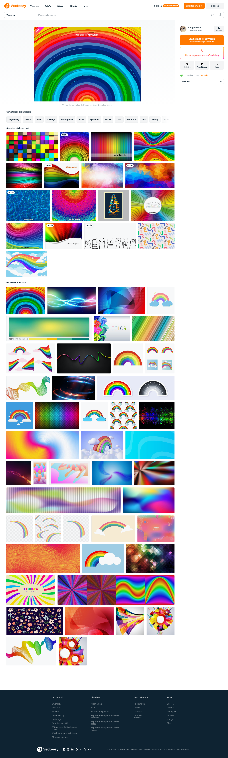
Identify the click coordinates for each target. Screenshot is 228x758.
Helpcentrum (139, 704)
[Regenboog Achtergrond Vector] (111, 146)
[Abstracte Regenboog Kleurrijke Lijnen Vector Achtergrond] (61, 175)
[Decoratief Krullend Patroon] (156, 236)
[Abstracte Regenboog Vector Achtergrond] (74, 146)
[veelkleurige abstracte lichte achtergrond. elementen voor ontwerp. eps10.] (130, 621)
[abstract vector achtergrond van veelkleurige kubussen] (32, 146)
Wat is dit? (204, 75)
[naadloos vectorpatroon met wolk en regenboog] (123, 415)
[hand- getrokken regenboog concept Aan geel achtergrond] (113, 528)
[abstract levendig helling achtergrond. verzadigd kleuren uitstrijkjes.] (154, 473)
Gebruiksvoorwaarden (153, 749)
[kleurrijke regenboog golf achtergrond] (26, 264)
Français (170, 719)
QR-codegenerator (60, 737)
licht (119, 119)
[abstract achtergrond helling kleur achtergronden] (69, 473)
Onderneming (58, 715)
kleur (39, 119)
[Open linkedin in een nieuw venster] (72, 749)
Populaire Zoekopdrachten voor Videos (105, 728)
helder (108, 119)
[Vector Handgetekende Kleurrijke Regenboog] (25, 300)
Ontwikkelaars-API (60, 723)
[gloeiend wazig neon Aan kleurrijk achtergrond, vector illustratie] (71, 300)
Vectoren (34, 6)
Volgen (219, 30)
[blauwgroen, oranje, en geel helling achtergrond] (49, 328)
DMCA (94, 707)
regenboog (14, 119)
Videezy (55, 711)
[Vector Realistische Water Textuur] (28, 205)
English (170, 704)
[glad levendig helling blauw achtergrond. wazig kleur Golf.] (112, 473)
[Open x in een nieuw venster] (85, 749)
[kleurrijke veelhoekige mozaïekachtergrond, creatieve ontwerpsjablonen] (149, 175)
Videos (60, 6)
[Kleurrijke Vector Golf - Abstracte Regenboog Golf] (24, 175)
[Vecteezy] (15, 6)
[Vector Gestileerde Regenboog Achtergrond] (74, 205)
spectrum (94, 119)
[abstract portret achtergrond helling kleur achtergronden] (40, 473)
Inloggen (215, 6)
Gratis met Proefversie (201, 40)
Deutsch (170, 715)
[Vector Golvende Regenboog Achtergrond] (154, 146)
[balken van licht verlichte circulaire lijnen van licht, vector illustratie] (73, 388)
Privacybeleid (169, 749)
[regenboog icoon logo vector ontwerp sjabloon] (159, 358)
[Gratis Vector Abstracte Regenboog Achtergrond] (63, 236)
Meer (86, 6)
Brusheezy (56, 704)
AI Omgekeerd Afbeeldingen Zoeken (64, 728)
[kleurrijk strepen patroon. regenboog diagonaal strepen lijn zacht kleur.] (153, 328)
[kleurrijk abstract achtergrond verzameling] (115, 590)
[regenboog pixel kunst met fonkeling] (160, 300)
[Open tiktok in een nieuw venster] (81, 749)
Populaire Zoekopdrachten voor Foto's (105, 722)
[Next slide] (170, 119)
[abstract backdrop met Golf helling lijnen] (28, 388)
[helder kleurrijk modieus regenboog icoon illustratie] (128, 358)
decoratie (131, 119)
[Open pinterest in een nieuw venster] (77, 749)
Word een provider (138, 716)
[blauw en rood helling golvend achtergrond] (121, 300)
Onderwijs (56, 719)
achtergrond (67, 119)
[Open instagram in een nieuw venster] (68, 749)
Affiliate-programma (100, 711)
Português (171, 711)
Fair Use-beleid (183, 749)
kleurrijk (51, 119)
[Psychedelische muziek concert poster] (113, 205)
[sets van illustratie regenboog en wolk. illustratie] (30, 358)
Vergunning (96, 704)
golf (144, 119)
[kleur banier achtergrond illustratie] (112, 328)
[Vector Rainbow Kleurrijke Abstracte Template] (152, 205)
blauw (81, 119)
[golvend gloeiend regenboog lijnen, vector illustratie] (84, 358)
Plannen (158, 6)
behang (154, 119)
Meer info (186, 81)
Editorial (73, 6)
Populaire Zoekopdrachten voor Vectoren (105, 716)
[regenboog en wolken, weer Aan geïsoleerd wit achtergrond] (94, 415)
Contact (137, 707)
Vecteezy (55, 707)
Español (170, 707)
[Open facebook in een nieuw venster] (64, 749)
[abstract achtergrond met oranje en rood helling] (89, 621)
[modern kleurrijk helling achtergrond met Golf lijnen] (149, 445)
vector (28, 119)
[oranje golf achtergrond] (18, 473)
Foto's (48, 6)
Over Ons (138, 711)
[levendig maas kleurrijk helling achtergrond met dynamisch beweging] (148, 500)
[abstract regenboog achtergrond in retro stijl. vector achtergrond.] (30, 590)
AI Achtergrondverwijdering (64, 733)
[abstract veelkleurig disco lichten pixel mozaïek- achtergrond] (156, 415)
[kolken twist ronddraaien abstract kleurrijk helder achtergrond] (42, 445)
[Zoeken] (212, 15)
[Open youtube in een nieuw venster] (89, 749)
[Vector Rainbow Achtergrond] (24, 236)
